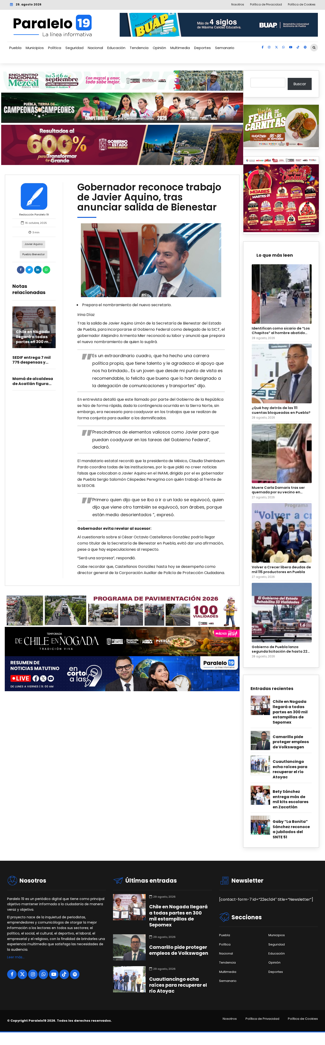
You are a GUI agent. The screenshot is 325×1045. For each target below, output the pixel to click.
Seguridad (74, 47)
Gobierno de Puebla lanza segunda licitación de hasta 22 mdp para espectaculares (279, 649)
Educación (116, 47)
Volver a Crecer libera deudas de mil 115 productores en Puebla (281, 569)
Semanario (224, 47)
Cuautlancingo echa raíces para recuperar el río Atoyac (290, 769)
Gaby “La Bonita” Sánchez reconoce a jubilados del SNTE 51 (291, 829)
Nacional (95, 47)
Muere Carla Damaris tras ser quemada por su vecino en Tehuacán (278, 490)
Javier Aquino (34, 244)
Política (54, 47)
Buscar (299, 84)
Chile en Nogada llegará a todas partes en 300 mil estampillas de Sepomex (33, 341)
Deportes (202, 47)
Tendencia (139, 47)
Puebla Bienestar (33, 254)
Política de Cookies (303, 1019)
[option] (151, 260)
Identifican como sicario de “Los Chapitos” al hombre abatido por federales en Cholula (281, 330)
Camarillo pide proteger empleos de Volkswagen (291, 742)
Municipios (35, 47)
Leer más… (16, 957)
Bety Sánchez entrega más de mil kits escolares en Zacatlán (291, 799)
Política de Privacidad (262, 1019)
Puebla (15, 47)
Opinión (159, 47)
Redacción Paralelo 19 (34, 214)
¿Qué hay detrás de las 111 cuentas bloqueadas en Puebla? (281, 410)
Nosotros (230, 1019)
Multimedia (180, 47)
